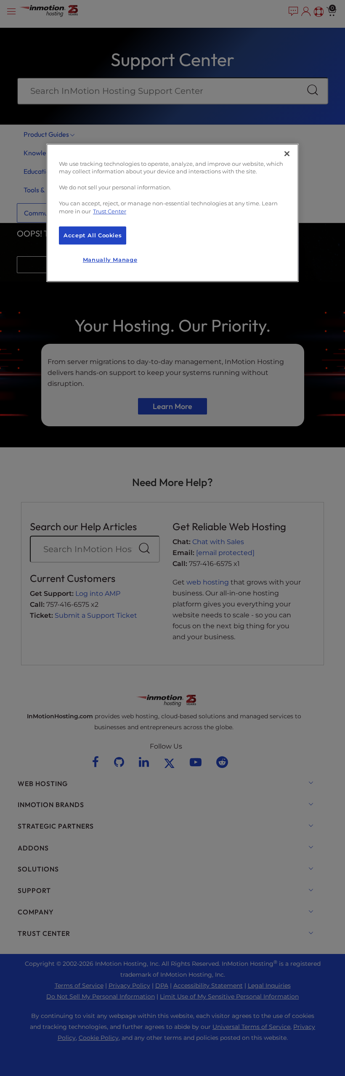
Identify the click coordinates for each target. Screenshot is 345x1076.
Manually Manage (110, 260)
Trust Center (109, 211)
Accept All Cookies (93, 235)
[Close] (287, 153)
